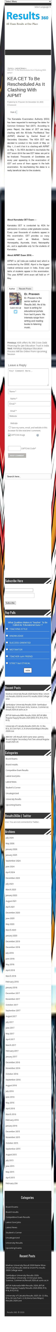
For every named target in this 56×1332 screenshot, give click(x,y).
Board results (12, 764)
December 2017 (13, 993)
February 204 (11, 1183)
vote (28, 670)
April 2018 (10, 970)
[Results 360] (27, 26)
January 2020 (11, 935)
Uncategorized (12, 793)
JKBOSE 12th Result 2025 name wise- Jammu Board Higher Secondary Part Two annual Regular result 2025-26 (27, 739)
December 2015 (13, 1131)
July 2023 (10, 883)
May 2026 (10, 843)
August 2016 (11, 1085)
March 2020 (11, 930)
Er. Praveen (20, 102)
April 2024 (10, 872)
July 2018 (10, 953)
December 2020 (13, 912)
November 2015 (13, 1137)
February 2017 (12, 1051)
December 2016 (13, 1062)
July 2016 (10, 1091)
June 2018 (10, 958)
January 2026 (11, 849)
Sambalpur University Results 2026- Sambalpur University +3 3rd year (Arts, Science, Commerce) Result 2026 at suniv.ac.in (27, 707)
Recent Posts (25, 289)
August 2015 (11, 1154)
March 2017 (11, 1045)
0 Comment (11, 105)
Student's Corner (13, 787)
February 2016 (12, 1120)
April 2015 (10, 1177)
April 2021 (10, 907)
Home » (11, 68)
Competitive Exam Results (17, 770)
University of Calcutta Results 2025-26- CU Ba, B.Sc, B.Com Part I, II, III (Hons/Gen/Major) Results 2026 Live (27, 728)
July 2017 (10, 1022)
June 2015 (10, 1166)
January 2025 (11, 855)
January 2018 (11, 987)
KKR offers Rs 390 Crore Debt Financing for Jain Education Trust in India (28, 344)
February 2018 (12, 981)
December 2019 (13, 941)
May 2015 (10, 1172)
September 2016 (13, 1079)
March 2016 (11, 1114)
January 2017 (11, 1056)
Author (12, 289)
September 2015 (13, 1148)
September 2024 (13, 860)
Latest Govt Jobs (13, 776)
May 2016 (10, 1102)
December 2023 (13, 878)
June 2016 (10, 1097)
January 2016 (11, 1125)
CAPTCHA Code (28, 448)
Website (14, 423)
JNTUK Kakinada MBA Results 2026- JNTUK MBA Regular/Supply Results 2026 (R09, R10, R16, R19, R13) (27, 718)
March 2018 (11, 976)
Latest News (11, 782)
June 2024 (10, 866)
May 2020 (10, 924)
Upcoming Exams (13, 805)
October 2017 (12, 1004)
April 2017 (10, 1039)
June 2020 (10, 918)
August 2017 (11, 1016)
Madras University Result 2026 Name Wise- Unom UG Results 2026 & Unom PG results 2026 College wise (27, 696)
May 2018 (10, 964)
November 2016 (13, 1068)
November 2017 (13, 999)
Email (12, 411)
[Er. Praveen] (15, 304)
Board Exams (11, 758)
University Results (13, 799)
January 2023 (11, 895)
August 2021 (11, 901)
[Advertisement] (30, 60)
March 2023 (11, 889)
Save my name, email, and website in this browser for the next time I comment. (27, 429)
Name (13, 398)
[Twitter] (15, 312)
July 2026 (10, 837)
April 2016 (10, 1108)
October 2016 (12, 1074)
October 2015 (12, 1143)
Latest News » (20, 68)
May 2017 (10, 1033)
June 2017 (10, 1028)
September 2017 (13, 1010)
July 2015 (10, 1160)
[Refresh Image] (38, 435)
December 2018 (13, 947)
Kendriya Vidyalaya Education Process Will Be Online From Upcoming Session (27, 351)
